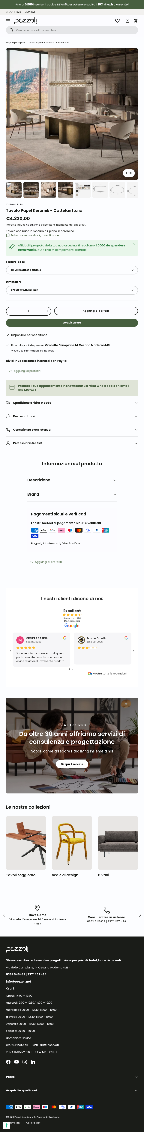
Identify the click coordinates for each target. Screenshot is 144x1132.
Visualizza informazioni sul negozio (32, 350)
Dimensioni (13, 282)
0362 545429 (96, 921)
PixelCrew (54, 1116)
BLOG (9, 12)
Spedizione (33, 225)
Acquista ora (72, 322)
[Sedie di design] (72, 843)
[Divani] (118, 843)
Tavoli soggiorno (20, 875)
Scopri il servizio (72, 764)
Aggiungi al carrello (96, 311)
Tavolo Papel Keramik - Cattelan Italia (48, 43)
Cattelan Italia (14, 204)
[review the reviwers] (64, 638)
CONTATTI (31, 12)
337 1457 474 (117, 921)
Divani (103, 875)
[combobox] (72, 30)
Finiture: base (15, 262)
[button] (136, 21)
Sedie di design (65, 875)
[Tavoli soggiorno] (26, 843)
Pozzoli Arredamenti (25, 1116)
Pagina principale (15, 43)
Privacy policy (13, 1122)
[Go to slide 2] (72, 669)
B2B (18, 12)
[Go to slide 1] (69, 669)
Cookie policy (33, 1122)
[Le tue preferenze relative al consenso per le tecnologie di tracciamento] (6, 1125)
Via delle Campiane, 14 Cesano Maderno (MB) (37, 921)
